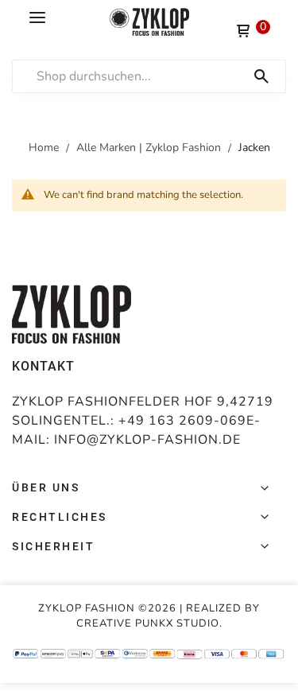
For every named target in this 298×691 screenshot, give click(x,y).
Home (45, 147)
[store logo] (149, 22)
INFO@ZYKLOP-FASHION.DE (147, 439)
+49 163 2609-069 (182, 420)
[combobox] (157, 76)
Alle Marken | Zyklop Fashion (150, 147)
